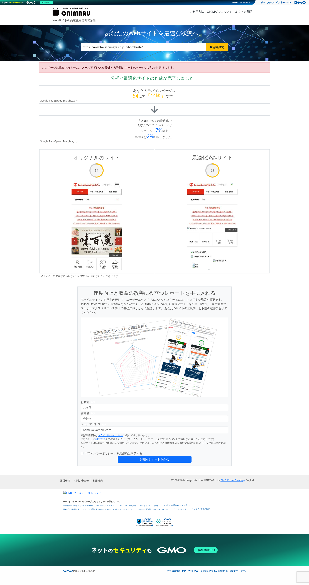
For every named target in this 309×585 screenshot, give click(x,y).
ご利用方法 (197, 12)
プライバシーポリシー (110, 435)
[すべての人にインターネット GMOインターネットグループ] (284, 2)
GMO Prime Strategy (232, 480)
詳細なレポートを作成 (154, 459)
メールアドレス (93, 424)
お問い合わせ (81, 480)
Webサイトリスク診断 (149, 506)
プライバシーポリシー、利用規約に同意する (113, 453)
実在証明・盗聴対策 (71, 509)
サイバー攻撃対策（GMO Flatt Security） (153, 509)
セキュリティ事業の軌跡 (200, 509)
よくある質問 (243, 12)
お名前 (88, 402)
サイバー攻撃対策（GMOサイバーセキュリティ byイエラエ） (108, 509)
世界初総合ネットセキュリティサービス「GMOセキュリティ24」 (89, 506)
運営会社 (65, 480)
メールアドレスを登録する (99, 67)
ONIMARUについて (219, 12)
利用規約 (100, 439)
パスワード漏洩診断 (128, 506)
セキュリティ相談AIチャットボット (176, 505)
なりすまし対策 (180, 509)
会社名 (88, 413)
